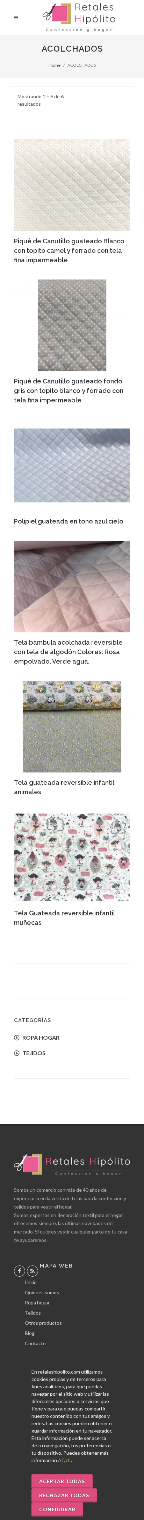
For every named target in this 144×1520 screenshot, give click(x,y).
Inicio (31, 1282)
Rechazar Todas (64, 1495)
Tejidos (33, 1313)
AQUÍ (64, 1460)
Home (54, 65)
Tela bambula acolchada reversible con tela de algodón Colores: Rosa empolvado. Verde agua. (68, 652)
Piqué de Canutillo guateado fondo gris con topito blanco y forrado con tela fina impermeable (68, 390)
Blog (30, 1333)
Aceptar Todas (62, 1481)
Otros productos (43, 1323)
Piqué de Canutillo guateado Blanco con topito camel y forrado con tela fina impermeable (69, 250)
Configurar (57, 1509)
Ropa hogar (37, 1302)
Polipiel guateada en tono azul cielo (68, 521)
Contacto (35, 1343)
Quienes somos (42, 1292)
